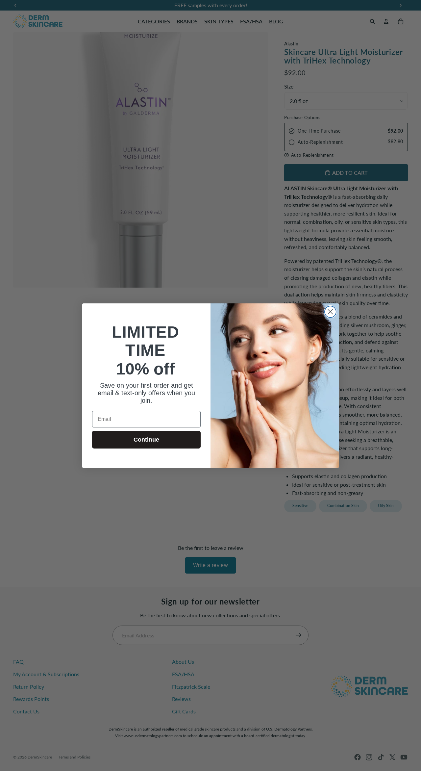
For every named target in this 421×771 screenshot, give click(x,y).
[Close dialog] (330, 312)
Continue (146, 439)
